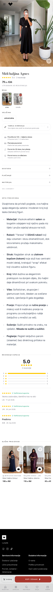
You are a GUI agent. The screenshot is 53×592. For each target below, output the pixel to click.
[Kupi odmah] (18, 469)
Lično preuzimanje (9, 565)
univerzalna (9, 118)
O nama (32, 560)
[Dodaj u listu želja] (48, 61)
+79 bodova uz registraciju (14, 85)
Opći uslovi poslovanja (38, 569)
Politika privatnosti (36, 565)
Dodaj (9, 579)
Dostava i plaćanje (9, 560)
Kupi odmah (31, 579)
